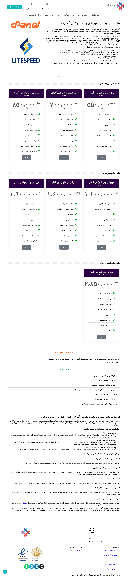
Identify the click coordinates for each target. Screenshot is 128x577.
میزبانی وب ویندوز (111, 569)
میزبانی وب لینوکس (110, 564)
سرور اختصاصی (69, 15)
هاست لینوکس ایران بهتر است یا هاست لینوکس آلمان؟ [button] (99, 404)
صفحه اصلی (95, 15)
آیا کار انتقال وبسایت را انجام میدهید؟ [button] (104, 376)
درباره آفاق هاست (35, 15)
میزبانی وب (56, 15)
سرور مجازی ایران (111, 550)
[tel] (47, 4)
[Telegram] (31, 566)
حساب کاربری (29, 8)
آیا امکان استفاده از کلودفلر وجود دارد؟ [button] (104, 385)
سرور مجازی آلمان (110, 555)
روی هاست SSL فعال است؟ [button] (107, 380)
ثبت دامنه (114, 559)
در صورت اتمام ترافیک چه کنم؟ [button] (106, 394)
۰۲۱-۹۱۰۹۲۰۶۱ (45, 8)
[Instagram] (41, 566)
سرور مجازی (82, 15)
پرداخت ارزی (75, 550)
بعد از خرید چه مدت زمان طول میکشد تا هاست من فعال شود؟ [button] (96, 390)
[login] (32, 4)
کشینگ (24, 503)
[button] (64, 376)
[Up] (5, 572)
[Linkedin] (36, 566)
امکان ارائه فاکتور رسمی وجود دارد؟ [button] (105, 399)
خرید (101, 157)
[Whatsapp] (26, 566)
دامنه (46, 15)
